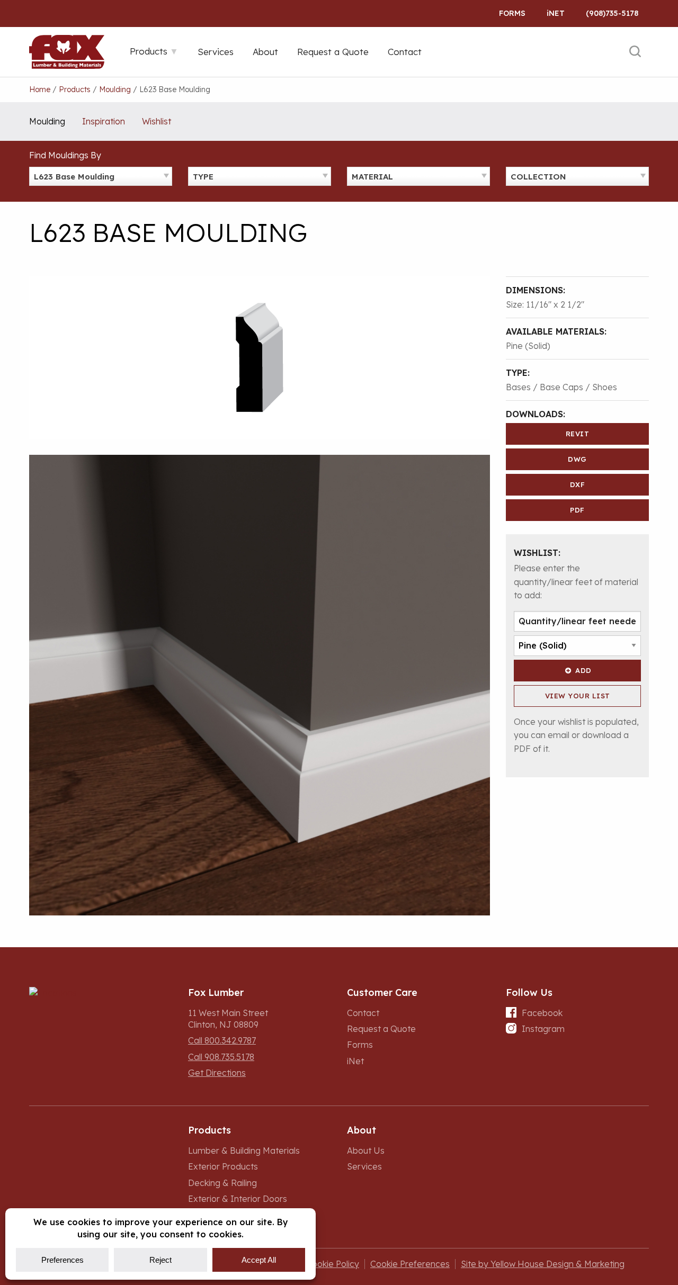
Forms (512, 13)
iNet (355, 1061)
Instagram (543, 1028)
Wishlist (156, 121)
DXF (577, 484)
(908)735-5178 (612, 13)
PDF (577, 510)
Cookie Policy (332, 1264)
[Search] (635, 52)
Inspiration (103, 121)
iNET (556, 13)
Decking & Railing (222, 1183)
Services (364, 1166)
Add (583, 670)
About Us (366, 1150)
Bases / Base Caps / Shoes (561, 387)
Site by (543, 1264)
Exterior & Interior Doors (237, 1198)
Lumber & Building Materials (244, 1150)
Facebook (542, 1013)
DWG (577, 459)
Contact (363, 1013)
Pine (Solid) (528, 345)
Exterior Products (223, 1166)
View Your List (577, 695)
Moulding (47, 121)
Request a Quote (381, 1028)
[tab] (154, 51)
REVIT (578, 433)
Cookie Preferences (410, 1264)
